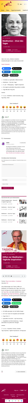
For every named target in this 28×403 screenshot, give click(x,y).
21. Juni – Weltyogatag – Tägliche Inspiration (13, 84)
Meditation (9, 95)
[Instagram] (24, 390)
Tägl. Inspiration (6, 38)
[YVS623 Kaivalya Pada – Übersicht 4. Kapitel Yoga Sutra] (23, 202)
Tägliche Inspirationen (14, 330)
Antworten (23, 142)
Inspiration (9, 328)
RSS (7, 283)
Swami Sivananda (5, 64)
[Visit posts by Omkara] (4, 50)
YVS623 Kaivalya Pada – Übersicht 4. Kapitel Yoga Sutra (9, 201)
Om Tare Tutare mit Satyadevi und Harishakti (13, 313)
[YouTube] (22, 390)
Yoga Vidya (3, 97)
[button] (2, 4)
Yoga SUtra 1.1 (6, 316)
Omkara (9, 49)
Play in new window (10, 281)
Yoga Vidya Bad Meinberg (13, 293)
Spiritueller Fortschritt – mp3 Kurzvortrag (12, 318)
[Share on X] (9, 400)
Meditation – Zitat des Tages (10, 82)
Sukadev (19, 328)
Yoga (22, 95)
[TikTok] (26, 390)
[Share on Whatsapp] (12, 400)
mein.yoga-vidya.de (11, 124)
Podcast (4, 254)
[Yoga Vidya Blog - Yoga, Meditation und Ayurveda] (8, 4)
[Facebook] (20, 390)
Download (18, 281)
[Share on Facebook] (6, 400)
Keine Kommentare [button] (21, 371)
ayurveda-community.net (12, 122)
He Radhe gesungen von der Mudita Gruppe (13, 311)
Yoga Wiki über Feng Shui (9, 89)
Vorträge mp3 (23, 330)
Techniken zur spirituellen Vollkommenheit (13, 79)
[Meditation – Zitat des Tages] (23, 208)
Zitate (8, 97)
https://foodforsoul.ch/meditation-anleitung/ (15, 153)
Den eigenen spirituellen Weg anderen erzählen (14, 87)
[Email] (18, 400)
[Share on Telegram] (15, 400)
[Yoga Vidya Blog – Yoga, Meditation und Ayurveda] (3, 390)
